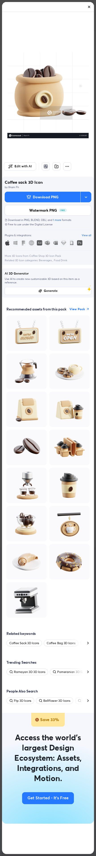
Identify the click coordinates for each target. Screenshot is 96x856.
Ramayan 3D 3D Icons (29, 672)
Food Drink (60, 260)
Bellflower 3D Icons (56, 701)
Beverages (45, 260)
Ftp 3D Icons (22, 701)
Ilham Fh (13, 187)
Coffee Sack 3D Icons (24, 643)
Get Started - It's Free (48, 798)
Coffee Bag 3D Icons (61, 643)
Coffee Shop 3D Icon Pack (45, 255)
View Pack (77, 309)
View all (86, 235)
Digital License (44, 224)
